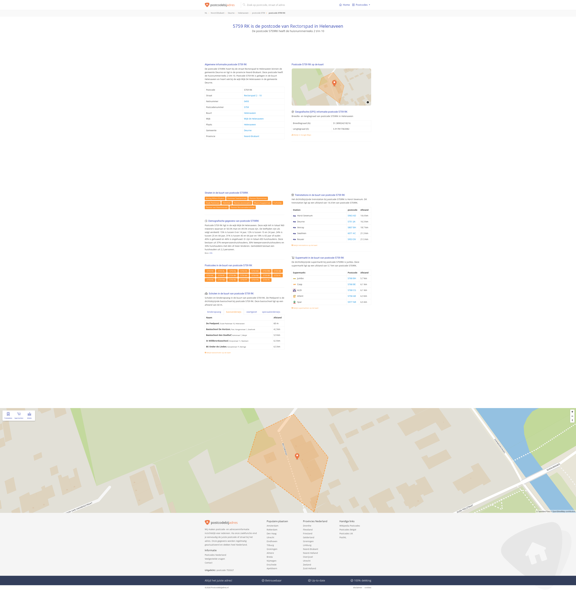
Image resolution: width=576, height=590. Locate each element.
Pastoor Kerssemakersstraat (243, 207)
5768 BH (352, 278)
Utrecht (270, 537)
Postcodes (361, 4)
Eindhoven (272, 541)
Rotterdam (272, 529)
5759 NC (210, 275)
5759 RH (232, 275)
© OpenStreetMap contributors (562, 511)
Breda (270, 556)
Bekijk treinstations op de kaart (305, 245)
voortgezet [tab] (251, 311)
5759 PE (266, 280)
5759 (246, 107)
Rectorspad (301, 26)
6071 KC (352, 233)
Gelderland (308, 537)
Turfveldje (277, 203)
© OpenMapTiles (543, 511)
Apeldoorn (272, 568)
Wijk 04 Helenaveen (254, 118)
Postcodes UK (346, 533)
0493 (246, 101)
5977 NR (352, 302)
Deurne (248, 130)
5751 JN (351, 221)
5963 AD (352, 215)
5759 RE (232, 280)
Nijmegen (271, 560)
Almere (270, 553)
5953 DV (352, 239)
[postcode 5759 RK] (221, 5)
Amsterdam (272, 525)
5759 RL (221, 271)
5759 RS (210, 280)
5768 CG (352, 290)
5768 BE (352, 284)
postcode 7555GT (225, 570)
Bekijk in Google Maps (302, 135)
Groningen (272, 549)
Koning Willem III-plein (215, 198)
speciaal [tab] (271, 311)
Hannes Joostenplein (242, 203)
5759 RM (221, 280)
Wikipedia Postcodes (349, 525)
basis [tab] (233, 311)
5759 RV (210, 271)
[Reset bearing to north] (572, 420)
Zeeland (307, 564)
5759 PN (255, 280)
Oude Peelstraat (212, 203)
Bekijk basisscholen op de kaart (218, 352)
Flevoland (308, 529)
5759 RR (266, 275)
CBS (210, 253)
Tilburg (270, 545)
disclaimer (357, 587)
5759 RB (255, 275)
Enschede (271, 564)
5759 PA (243, 271)
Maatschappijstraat (262, 203)
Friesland (307, 533)
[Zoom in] (572, 412)
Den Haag (271, 533)
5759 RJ (233, 271)
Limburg (307, 545)
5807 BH (352, 227)
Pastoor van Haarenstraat (217, 207)
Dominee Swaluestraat (236, 198)
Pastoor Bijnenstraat (258, 198)
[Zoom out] (572, 416)
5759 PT (243, 280)
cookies (367, 587)
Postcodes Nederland (215, 554)
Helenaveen (250, 113)
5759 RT (221, 275)
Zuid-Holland (309, 568)
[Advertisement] (288, 46)
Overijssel (308, 556)
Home (346, 4)
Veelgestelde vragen (215, 558)
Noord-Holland (310, 553)
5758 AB (352, 296)
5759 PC (277, 275)
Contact (208, 562)
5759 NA (243, 275)
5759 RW (266, 271)
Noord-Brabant (251, 136)
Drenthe (307, 525)
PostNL (342, 537)
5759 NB (277, 271)
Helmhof (226, 203)
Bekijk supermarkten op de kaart (305, 308)
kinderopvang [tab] (214, 311)
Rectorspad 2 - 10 (253, 95)
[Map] (331, 87)
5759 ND (255, 271)
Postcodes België (347, 529)
